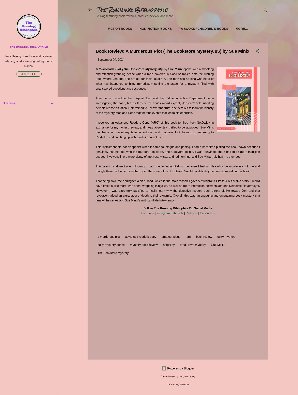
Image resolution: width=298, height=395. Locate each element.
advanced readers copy (140, 236)
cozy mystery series (111, 244)
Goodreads (207, 213)
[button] (257, 52)
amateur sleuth (171, 236)
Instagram (163, 213)
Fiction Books (120, 28)
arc (189, 236)
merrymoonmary (187, 376)
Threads (177, 213)
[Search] (265, 11)
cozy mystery (226, 236)
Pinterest (191, 213)
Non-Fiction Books (155, 28)
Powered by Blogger (180, 368)
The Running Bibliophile (132, 9)
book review (204, 236)
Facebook (147, 213)
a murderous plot (109, 236)
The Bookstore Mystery (113, 253)
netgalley (169, 244)
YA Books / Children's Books (203, 28)
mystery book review (144, 244)
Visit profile (28, 74)
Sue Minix (217, 244)
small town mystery (193, 244)
